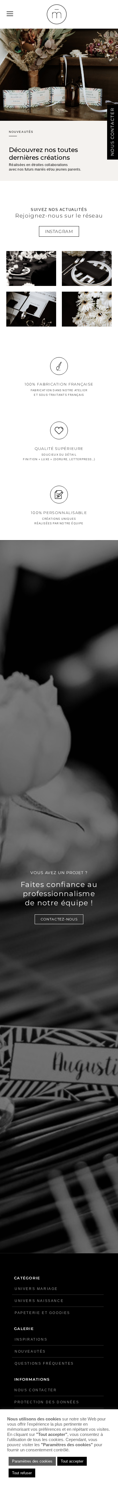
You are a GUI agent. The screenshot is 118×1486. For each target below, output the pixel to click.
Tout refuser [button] (22, 1473)
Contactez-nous (59, 919)
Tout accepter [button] (72, 1461)
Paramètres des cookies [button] (32, 1461)
